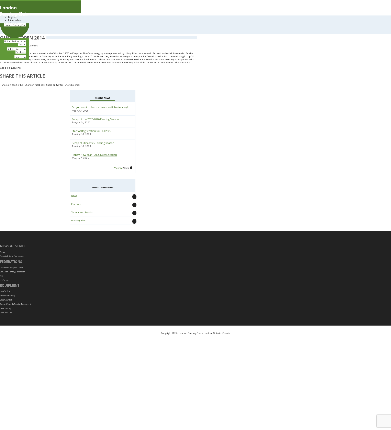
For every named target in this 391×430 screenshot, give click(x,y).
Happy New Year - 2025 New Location (94, 155)
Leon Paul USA (6, 312)
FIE (1, 276)
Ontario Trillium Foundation (12, 256)
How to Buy (5, 291)
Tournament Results (81, 212)
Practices (75, 204)
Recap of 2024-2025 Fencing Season (93, 143)
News (74, 195)
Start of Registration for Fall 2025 (91, 131)
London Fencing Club (14, 10)
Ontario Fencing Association (11, 267)
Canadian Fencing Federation (12, 271)
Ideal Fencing (5, 308)
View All (121, 167)
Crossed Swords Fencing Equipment (15, 304)
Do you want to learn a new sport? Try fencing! (100, 107)
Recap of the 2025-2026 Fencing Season (95, 119)
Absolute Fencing (7, 295)
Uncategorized (78, 220)
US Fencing (5, 280)
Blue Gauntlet (6, 299)
